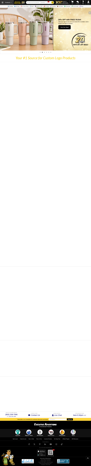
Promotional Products (45, 426)
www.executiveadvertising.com (45, 463)
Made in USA (39, 6)
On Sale (47, 6)
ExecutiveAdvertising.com (57, 393)
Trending (54, 6)
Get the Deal (65, 27)
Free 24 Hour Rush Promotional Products (60, 407)
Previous (6, 371)
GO (52, 2)
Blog (82, 6)
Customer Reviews (48, 438)
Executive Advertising (6, 405)
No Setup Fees (57, 438)
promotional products (34, 399)
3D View (17, 6)
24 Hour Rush (25, 6)
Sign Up (70, 419)
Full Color (61, 6)
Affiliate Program (66, 438)
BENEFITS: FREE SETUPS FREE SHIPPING (66, 2)
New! (32, 6)
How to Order (31, 438)
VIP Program (18, 395)
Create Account (23, 438)
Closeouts (68, 6)
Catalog (11, 6)
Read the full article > (41, 302)
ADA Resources (75, 438)
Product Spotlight (39, 286)
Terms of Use (39, 438)
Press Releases (64, 315)
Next (85, 371)
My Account (15, 438)
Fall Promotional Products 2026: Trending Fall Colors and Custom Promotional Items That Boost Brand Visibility (53, 290)
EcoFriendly (75, 6)
